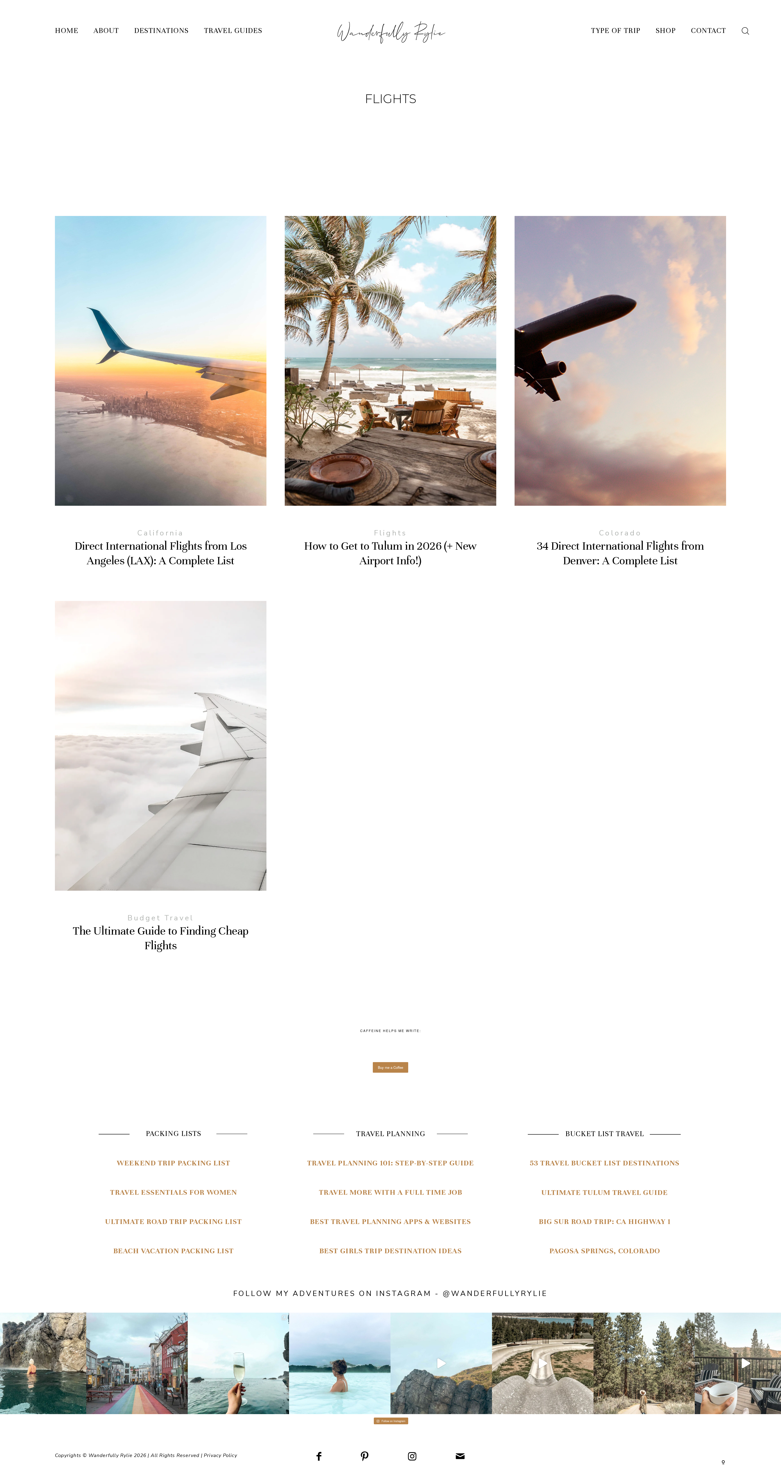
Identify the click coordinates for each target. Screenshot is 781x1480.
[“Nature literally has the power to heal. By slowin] (644, 1363)
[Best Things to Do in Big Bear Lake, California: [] (542, 1363)
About (106, 31)
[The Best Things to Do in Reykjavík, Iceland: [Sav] (238, 1363)
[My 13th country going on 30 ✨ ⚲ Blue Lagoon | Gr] (339, 1363)
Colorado (620, 533)
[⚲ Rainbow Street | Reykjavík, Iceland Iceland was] (137, 1363)
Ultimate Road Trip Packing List (173, 1221)
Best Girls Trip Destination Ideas (390, 1250)
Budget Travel (161, 918)
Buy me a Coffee (390, 1067)
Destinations (161, 31)
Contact (708, 31)
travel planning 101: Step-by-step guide (390, 1162)
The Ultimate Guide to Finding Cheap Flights (161, 784)
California (160, 533)
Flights (390, 533)
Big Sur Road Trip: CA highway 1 (605, 1221)
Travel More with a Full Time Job (390, 1192)
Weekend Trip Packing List (173, 1162)
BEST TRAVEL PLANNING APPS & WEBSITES (390, 1221)
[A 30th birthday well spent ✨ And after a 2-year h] (441, 1363)
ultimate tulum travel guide (604, 1192)
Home (66, 31)
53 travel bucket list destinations (605, 1162)
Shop (666, 31)
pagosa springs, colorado (604, 1250)
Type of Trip (615, 31)
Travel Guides (233, 31)
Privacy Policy (220, 1455)
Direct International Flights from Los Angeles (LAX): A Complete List (161, 399)
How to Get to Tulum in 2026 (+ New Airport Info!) (390, 399)
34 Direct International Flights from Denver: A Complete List (620, 399)
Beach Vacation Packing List (173, 1250)
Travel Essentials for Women (173, 1192)
